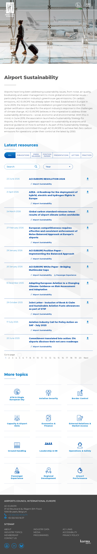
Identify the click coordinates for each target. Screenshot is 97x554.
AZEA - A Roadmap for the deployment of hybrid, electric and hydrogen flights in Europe (53, 195)
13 (50, 358)
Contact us (10, 538)
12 (46, 358)
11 (42, 358)
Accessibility (70, 532)
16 (63, 358)
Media (36, 532)
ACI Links (67, 529)
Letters (75, 155)
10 (38, 358)
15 (59, 358)
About (7, 529)
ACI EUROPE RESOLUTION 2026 (47, 179)
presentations (61, 155)
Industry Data (41, 529)
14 (54, 358)
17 (67, 358)
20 (80, 358)
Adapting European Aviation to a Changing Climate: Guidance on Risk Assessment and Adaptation (54, 286)
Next (86, 358)
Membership (11, 535)
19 (76, 358)
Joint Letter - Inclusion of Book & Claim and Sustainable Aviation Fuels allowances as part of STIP (54, 305)
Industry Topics (13, 532)
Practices (87, 155)
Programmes (40, 535)
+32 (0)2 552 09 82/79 (18, 515)
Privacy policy (71, 535)
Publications (23, 155)
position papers (47, 155)
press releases (36, 155)
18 (71, 358)
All (9, 155)
